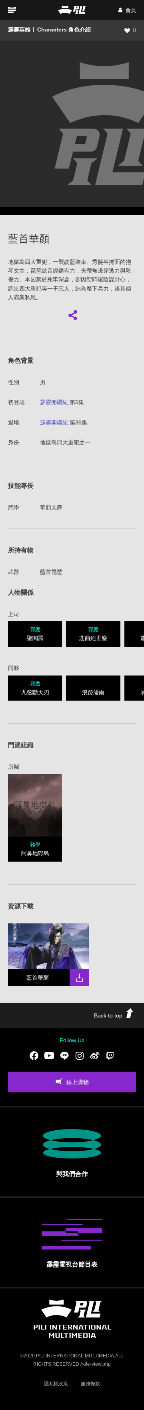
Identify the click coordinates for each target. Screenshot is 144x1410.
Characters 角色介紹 (64, 29)
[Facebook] (34, 1055)
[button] (127, 10)
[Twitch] (110, 1055)
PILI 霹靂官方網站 (72, 10)
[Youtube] (49, 1055)
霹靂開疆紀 (54, 402)
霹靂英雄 (19, 29)
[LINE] (64, 1055)
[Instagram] (79, 1055)
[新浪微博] (95, 1055)
